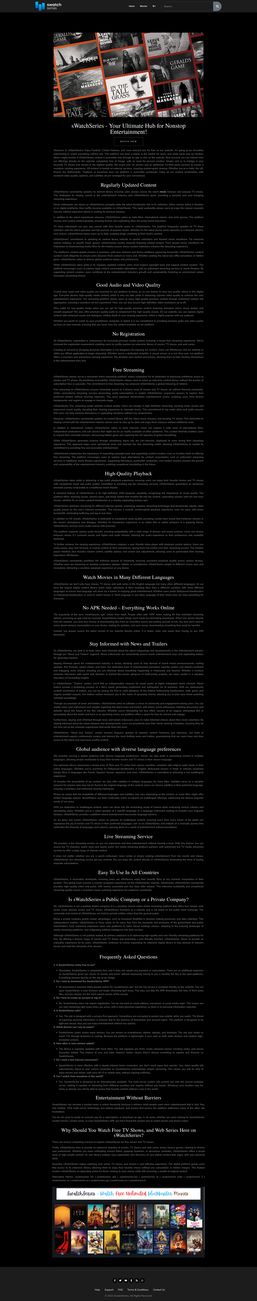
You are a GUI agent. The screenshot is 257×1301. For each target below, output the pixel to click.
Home (132, 6)
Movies (143, 6)
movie (163, 191)
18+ (154, 6)
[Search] (217, 6)
